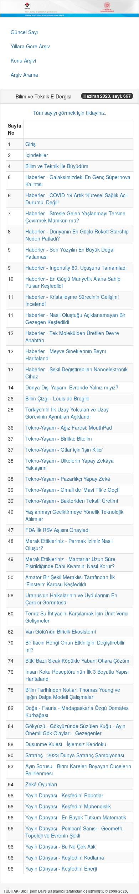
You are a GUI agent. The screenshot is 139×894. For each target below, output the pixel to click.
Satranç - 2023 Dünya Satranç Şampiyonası (74, 755)
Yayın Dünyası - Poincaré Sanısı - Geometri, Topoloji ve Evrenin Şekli (74, 832)
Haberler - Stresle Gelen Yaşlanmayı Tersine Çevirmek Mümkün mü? (75, 217)
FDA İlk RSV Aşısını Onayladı (57, 529)
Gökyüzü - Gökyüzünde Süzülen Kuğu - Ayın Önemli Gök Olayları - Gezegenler (75, 729)
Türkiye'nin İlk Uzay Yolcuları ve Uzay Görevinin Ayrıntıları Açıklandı (67, 413)
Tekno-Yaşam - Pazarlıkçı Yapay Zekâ (67, 478)
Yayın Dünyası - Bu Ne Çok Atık (60, 846)
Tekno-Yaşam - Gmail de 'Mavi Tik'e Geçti (72, 489)
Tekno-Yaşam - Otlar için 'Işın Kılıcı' (64, 449)
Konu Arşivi (23, 60)
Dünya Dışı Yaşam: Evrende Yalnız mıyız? (71, 387)
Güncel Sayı (24, 32)
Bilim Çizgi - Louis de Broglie (57, 398)
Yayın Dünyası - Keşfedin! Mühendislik (68, 806)
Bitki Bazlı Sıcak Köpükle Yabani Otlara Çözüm (77, 660)
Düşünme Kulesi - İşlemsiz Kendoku (65, 744)
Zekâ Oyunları (41, 784)
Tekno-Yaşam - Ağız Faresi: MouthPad (68, 427)
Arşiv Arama (24, 74)
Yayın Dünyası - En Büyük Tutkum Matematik (75, 817)
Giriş (30, 143)
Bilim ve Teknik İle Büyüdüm (56, 165)
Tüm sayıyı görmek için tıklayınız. (69, 112)
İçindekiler (36, 154)
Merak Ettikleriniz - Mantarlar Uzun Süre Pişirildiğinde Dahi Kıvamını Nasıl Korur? (70, 562)
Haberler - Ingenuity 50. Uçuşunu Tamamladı (76, 267)
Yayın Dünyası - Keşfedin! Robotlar (64, 795)
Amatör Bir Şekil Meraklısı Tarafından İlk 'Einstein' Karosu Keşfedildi (70, 580)
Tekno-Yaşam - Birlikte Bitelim (58, 438)
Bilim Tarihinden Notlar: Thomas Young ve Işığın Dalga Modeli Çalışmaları (72, 693)
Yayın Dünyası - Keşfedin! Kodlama (64, 857)
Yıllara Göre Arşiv (30, 46)
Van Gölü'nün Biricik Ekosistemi (60, 631)
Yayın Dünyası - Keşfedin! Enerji (61, 868)
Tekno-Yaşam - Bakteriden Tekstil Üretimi (71, 500)
